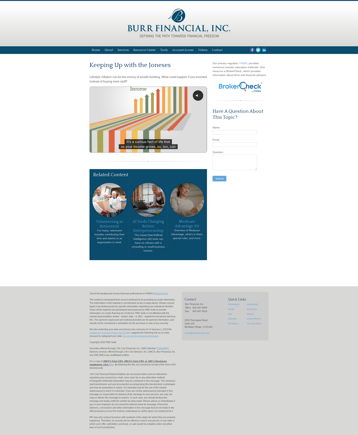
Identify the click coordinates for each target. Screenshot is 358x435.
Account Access (183, 50)
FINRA (243, 63)
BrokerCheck (161, 293)
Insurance (252, 309)
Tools (164, 50)
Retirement (233, 304)
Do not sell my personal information (141, 336)
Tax (230, 314)
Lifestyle (232, 318)
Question (218, 152)
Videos (203, 50)
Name (216, 127)
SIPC (166, 348)
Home (96, 50)
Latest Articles (254, 318)
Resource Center (144, 50)
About (108, 50)
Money (250, 314)
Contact (217, 50)
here (111, 364)
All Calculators (254, 323)
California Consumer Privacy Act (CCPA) (110, 332)
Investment (252, 304)
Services (123, 50)
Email (216, 139)
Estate (231, 309)
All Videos (233, 323)
